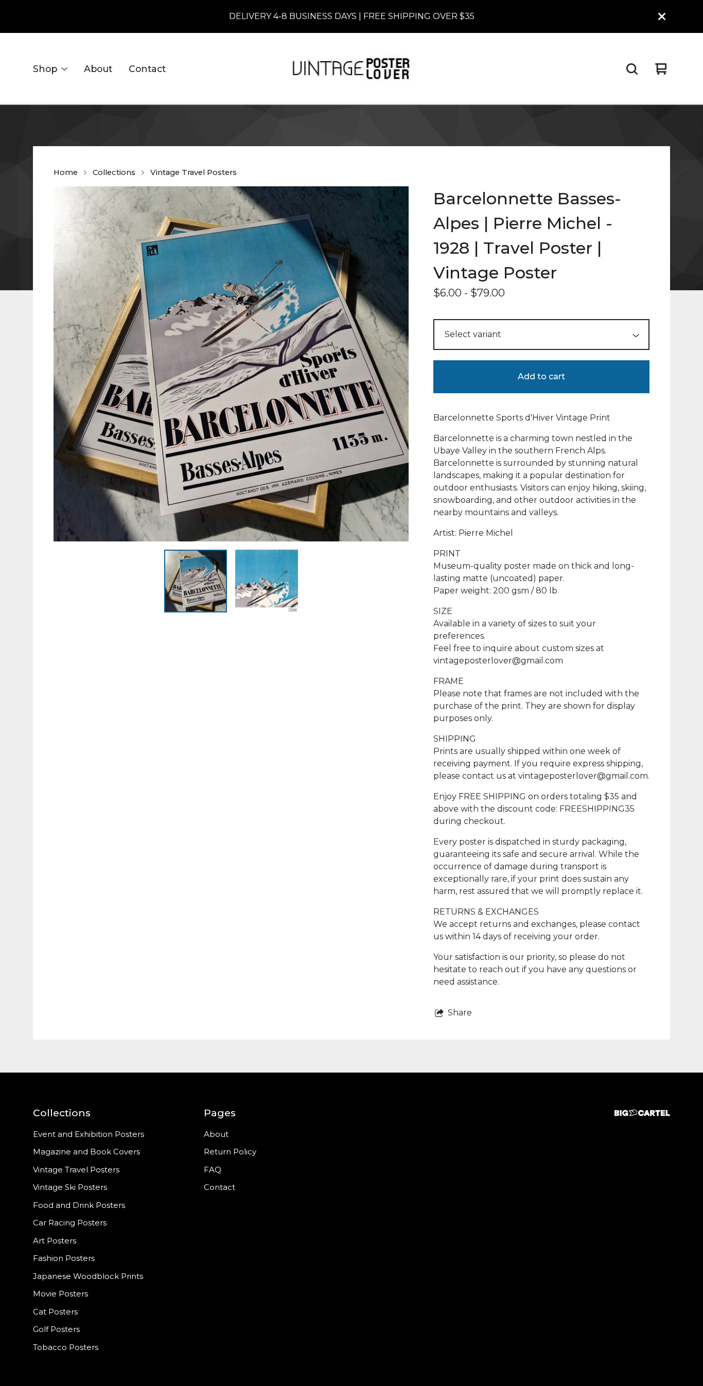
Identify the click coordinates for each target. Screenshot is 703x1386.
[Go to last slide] (68, 364)
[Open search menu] (632, 69)
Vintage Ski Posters (70, 1187)
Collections (114, 172)
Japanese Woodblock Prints (88, 1276)
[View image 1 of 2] (195, 581)
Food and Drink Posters (79, 1205)
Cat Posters (55, 1312)
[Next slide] (394, 364)
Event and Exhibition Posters (88, 1134)
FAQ (212, 1169)
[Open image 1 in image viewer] (231, 363)
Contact (147, 68)
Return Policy (230, 1151)
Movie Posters (60, 1294)
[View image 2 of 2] (266, 581)
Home (66, 172)
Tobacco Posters (65, 1347)
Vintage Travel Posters (193, 172)
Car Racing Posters (70, 1222)
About (98, 68)
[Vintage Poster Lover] (351, 69)
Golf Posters (56, 1329)
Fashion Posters (64, 1258)
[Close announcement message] (662, 16)
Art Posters (54, 1240)
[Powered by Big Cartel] (642, 1113)
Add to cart (541, 376)
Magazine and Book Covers (86, 1151)
